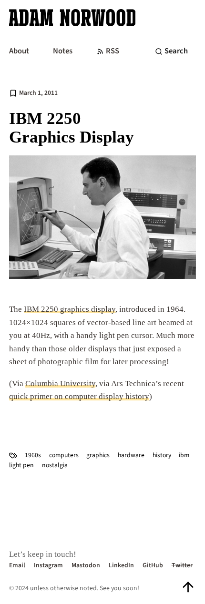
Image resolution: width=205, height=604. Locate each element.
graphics (98, 455)
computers (64, 455)
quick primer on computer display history (79, 396)
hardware (131, 455)
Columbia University (60, 383)
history (162, 455)
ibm (184, 455)
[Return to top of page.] (188, 587)
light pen (21, 465)
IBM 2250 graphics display (69, 309)
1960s (33, 455)
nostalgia (55, 465)
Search (176, 51)
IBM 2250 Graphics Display (71, 128)
